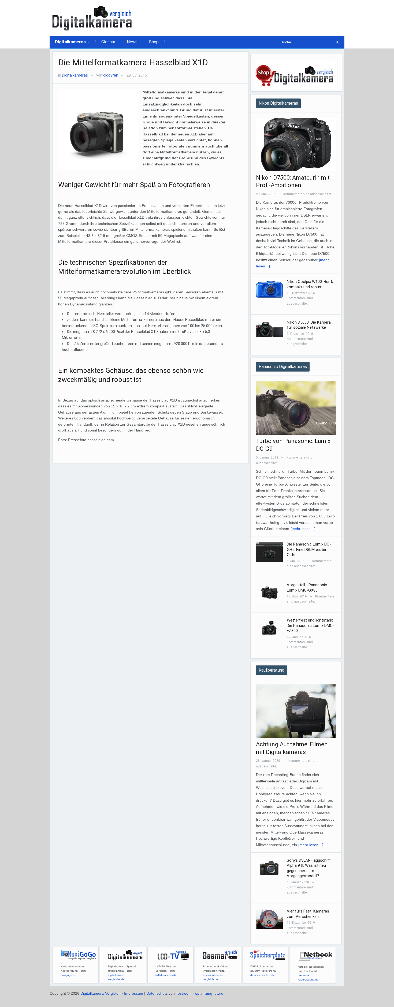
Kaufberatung (271, 670)
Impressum (133, 993)
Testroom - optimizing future (199, 993)
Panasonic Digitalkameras (283, 366)
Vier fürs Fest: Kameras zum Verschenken (308, 914)
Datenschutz (157, 993)
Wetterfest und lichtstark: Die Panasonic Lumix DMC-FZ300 (310, 625)
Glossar (108, 41)
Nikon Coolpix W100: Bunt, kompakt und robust (310, 284)
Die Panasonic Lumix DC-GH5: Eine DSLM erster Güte (309, 549)
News (132, 41)
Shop (154, 41)
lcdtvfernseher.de (166, 975)
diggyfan (110, 75)
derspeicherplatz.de (262, 975)
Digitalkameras (68, 43)
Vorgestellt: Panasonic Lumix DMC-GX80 (307, 587)
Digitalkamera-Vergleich (100, 993)
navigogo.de (68, 975)
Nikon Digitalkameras (278, 103)
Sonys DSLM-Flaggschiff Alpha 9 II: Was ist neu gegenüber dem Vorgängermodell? (309, 868)
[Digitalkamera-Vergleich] (92, 18)
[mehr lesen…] (303, 529)
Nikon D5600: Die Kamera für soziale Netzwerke (309, 325)
